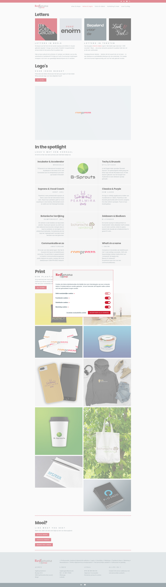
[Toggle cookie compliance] (107, 298)
